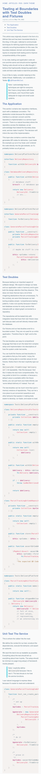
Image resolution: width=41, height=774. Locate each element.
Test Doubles (12, 27)
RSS (20, 3)
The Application (13, 25)
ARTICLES (13, 3)
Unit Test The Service (15, 30)
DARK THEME (29, 3)
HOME (5, 3)
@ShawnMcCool (16, 80)
